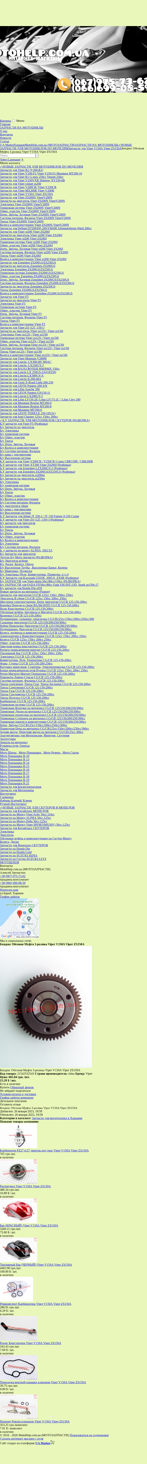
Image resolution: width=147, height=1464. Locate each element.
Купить (5, 1087)
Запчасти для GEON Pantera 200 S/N (23, 385)
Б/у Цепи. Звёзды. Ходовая (17, 444)
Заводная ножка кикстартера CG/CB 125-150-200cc (33, 646)
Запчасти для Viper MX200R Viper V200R (27, 190)
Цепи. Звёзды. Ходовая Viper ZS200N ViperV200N (33, 214)
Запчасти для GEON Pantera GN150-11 (25, 392)
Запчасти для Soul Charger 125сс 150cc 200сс (29, 416)
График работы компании (16, 1097)
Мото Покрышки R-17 (14, 773)
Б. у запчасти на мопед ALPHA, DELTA (26, 550)
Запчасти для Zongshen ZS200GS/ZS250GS (28, 262)
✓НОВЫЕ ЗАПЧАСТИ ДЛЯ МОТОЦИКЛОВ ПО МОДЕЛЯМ (41, 166)
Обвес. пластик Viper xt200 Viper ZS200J (26, 245)
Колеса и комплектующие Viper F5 (22, 324)
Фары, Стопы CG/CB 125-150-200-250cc (26, 663)
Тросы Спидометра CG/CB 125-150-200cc (27, 694)
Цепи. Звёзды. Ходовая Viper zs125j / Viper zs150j (32, 344)
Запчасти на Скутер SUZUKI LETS (23, 859)
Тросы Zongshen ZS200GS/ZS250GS (23, 290)
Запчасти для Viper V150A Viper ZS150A (26, 194)
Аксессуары (8, 738)
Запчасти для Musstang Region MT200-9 (25, 403)
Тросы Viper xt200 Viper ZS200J (20, 255)
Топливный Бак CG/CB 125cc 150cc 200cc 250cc (31, 653)
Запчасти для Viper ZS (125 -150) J (22, 327)
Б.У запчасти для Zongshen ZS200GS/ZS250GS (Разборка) (37, 471)
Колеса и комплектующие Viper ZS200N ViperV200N (34, 224)
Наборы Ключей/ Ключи (16, 800)
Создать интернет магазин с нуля (21, 1438)
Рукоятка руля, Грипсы (15, 745)
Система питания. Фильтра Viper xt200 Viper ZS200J (34, 252)
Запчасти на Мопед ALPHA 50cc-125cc (25, 817)
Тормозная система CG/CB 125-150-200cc (27, 704)
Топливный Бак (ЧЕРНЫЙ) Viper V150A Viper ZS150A (36, 1264)
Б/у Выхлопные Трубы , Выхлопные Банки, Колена (33, 567)
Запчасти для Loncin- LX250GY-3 (22, 365)
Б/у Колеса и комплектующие (19, 447)
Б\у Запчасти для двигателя (18, 553)
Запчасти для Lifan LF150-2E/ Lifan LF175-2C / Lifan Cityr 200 (40, 399)
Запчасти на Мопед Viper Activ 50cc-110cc (27, 814)
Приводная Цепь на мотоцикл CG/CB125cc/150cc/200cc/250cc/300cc (44, 728)
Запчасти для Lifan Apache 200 (20, 389)
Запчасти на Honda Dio (15, 848)
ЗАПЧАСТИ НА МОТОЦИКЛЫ (21, 127)
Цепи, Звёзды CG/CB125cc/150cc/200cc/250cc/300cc (33, 725)
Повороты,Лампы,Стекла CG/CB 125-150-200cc (31, 677)
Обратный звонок (22, 1087)
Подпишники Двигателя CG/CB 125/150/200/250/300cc (36, 629)
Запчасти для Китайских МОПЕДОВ (24, 811)
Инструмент (8, 793)
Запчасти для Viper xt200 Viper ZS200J (25, 231)
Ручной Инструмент (13, 804)
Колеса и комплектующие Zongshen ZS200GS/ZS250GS (36, 293)
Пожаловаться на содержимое (89, 1435)
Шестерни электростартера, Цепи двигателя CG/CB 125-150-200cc (43, 601)
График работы (10, 896)
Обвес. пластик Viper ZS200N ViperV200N (28, 211)
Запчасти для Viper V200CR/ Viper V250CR (28, 187)
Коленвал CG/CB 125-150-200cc (21, 615)
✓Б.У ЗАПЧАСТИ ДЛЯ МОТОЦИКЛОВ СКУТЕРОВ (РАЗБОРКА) (45, 420)
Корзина (6, 120)
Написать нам (9, 889)
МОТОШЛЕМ (9, 862)
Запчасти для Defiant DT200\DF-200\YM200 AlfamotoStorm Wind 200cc (46, 228)
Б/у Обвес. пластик (12, 437)
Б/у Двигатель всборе (14, 560)
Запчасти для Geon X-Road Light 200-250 (26, 382)
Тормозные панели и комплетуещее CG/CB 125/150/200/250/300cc (43, 721)
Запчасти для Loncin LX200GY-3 (21, 396)
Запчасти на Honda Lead (16, 852)
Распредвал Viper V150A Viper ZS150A (25, 1186)
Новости (5, 137)
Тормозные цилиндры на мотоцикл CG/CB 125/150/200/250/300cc (43, 714)
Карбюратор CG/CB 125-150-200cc (22, 701)
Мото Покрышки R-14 (14, 762)
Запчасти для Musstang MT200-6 (21, 409)
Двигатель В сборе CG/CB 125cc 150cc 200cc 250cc (33, 598)
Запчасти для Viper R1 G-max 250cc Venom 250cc (32, 177)
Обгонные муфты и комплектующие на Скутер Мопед (35, 838)
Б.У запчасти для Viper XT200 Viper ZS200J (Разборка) (35, 464)
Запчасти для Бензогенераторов (20, 786)
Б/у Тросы (6, 440)
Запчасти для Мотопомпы (17, 790)
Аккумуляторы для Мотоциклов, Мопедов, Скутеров (34, 735)
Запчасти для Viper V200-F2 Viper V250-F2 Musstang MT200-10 (41, 173)
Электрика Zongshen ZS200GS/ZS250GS (26, 269)
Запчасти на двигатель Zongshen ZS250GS (27, 286)
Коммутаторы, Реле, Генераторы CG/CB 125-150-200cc (36, 660)
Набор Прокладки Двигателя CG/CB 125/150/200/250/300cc (39, 625)
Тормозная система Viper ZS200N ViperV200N (30, 207)
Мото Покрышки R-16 (14, 769)
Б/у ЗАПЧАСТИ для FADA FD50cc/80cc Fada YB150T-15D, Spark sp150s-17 (49, 584)
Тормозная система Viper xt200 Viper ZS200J (29, 242)
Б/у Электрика (9, 430)
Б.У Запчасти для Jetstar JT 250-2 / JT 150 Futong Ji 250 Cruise (39, 516)
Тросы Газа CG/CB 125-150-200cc (22, 691)
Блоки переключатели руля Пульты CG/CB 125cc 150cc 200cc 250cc (44, 670)
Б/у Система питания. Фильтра (20, 451)
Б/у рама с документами (15, 454)
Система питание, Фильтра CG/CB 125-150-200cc (32, 680)
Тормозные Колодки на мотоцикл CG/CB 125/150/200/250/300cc (42, 708)
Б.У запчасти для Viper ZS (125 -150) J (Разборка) (32, 519)
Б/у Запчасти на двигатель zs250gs (22, 478)
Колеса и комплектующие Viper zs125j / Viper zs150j (33, 355)
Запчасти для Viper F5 (14, 296)
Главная (5, 124)
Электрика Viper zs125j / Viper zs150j (24, 334)
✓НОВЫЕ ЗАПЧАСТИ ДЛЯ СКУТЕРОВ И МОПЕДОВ (37, 807)
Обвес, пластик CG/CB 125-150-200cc (24, 643)
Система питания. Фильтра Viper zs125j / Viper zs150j (34, 348)
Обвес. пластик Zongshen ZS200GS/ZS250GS (29, 276)
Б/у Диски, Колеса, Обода (16, 564)
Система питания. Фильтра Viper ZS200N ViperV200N (35, 218)
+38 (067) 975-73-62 (12, 876)
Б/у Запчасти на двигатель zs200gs (22, 475)
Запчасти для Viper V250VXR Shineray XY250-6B (32, 180)
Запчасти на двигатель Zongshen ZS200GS (27, 266)
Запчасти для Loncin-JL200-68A (20, 379)
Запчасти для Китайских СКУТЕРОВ (24, 828)
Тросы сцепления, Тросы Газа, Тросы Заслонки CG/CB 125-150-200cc (45, 684)
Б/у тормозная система (14, 434)
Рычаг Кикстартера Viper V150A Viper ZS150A (30, 1343)
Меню (20, 120)
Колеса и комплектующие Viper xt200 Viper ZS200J (33, 259)
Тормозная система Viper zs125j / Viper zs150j (29, 338)
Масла (4, 749)
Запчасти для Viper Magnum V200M (23, 358)
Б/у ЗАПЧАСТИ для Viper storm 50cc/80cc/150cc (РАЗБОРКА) (40, 581)
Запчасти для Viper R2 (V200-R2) (21, 170)
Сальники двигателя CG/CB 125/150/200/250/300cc (33, 622)
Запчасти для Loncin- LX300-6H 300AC (25, 361)
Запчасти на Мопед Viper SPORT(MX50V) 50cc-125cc (35, 824)
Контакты (6, 134)
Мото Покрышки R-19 (14, 780)
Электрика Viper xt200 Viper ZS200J (23, 238)
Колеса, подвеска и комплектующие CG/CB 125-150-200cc (38, 632)
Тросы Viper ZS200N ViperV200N (22, 221)
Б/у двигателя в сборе (14, 506)
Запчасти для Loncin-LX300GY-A (22, 375)
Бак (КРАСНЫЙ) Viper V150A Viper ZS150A (29, 1225)
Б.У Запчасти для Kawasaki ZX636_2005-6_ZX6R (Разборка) (39, 577)
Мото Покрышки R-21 (14, 783)
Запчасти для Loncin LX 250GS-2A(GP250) (28, 372)
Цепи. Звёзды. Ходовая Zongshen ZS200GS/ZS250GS (34, 279)
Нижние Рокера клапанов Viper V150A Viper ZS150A (35, 1421)
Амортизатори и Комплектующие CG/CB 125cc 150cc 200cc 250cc (43, 636)
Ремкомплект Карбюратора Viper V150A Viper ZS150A (35, 1303)
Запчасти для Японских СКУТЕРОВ (24, 845)
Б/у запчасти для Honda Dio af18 (21, 588)
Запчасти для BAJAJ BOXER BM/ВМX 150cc (30, 368)
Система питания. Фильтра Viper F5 (23, 317)
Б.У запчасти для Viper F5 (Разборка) (24, 423)
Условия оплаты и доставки (18, 1094)
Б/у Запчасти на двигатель (17, 427)
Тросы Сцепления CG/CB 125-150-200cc (26, 687)
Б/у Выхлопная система (15, 458)
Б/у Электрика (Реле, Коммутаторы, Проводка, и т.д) (34, 574)
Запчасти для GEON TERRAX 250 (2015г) (28, 413)
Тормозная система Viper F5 (18, 307)
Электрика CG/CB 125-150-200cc (21, 656)
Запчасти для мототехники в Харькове (57, 1118)
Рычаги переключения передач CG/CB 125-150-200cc (34, 649)
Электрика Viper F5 (12, 303)
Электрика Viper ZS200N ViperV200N (24, 204)
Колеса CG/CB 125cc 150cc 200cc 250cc (25, 639)
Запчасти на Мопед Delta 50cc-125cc (23, 821)
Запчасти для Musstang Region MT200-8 (25, 406)
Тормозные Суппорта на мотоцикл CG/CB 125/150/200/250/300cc (42, 718)
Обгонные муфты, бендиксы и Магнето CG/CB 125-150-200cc (40, 612)
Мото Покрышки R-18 (14, 776)
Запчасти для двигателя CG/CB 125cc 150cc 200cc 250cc (36, 595)
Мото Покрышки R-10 (14, 756)
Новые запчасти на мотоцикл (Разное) (25, 591)
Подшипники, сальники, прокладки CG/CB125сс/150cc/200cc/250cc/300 (47, 619)
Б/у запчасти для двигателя (17, 523)
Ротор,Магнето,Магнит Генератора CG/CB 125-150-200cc (37, 673)
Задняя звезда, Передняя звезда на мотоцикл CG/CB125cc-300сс (41, 732)
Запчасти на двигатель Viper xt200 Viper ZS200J (31, 235)
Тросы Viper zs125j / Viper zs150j (21, 351)
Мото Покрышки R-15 (14, 766)
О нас (3, 131)
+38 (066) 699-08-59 (12, 883)
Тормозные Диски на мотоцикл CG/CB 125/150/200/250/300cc (40, 711)
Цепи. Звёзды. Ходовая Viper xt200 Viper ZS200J (31, 248)
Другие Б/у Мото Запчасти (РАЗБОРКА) (26, 557)
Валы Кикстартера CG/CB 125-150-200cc (27, 608)
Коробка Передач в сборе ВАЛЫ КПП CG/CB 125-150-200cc (39, 605)
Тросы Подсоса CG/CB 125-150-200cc (24, 697)
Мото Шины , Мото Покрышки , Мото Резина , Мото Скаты (39, 752)
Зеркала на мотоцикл (14, 742)
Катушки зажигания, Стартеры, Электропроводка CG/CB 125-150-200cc (47, 667)
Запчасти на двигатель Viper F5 (20, 300)
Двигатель (7, 835)
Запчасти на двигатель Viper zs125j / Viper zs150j (31, 331)
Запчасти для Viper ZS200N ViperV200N (26, 197)
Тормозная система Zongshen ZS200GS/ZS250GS (32, 272)
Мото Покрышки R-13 (14, 759)
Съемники (7, 797)
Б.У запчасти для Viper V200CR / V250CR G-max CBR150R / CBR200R (46, 461)
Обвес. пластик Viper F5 (16, 310)
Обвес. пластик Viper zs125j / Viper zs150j (27, 341)
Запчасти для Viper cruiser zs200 (20, 183)
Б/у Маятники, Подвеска (16, 571)
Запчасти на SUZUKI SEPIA (18, 855)
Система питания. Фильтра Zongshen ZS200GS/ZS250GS (37, 283)
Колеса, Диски (9, 841)
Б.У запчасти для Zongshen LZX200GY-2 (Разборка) (33, 468)
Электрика (7, 831)
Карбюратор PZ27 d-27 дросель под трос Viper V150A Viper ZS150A (44, 1150)
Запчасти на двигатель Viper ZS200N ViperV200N (32, 200)
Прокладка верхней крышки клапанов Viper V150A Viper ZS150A (43, 1382)
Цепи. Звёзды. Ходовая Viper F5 (21, 314)
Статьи (4, 141)
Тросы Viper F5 (10, 320)
